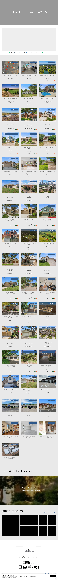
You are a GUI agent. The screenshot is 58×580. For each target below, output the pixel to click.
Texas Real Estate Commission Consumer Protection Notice (29, 556)
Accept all (53, 576)
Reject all (41, 576)
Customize (47, 576)
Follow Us (45, 512)
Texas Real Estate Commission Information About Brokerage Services (29, 557)
